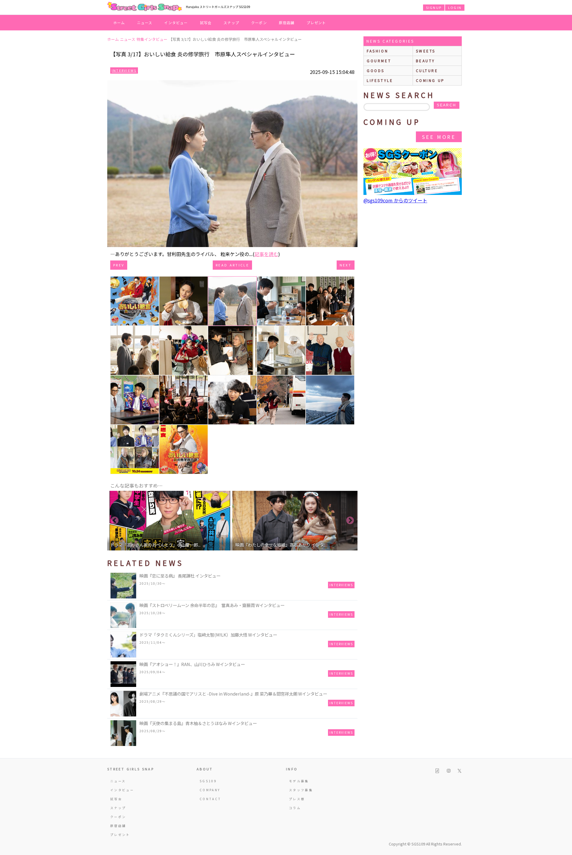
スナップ (231, 22)
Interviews (124, 70)
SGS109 (208, 781)
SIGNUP (434, 7)
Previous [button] (114, 520)
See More (439, 136)
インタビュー (176, 22)
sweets (426, 50)
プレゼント (316, 22)
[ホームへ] (144, 6)
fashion (377, 50)
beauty (426, 60)
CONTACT (210, 799)
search (446, 105)
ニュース (145, 22)
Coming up (430, 80)
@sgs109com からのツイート (395, 200)
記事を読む (266, 253)
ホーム (119, 22)
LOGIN (454, 7)
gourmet (379, 60)
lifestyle (380, 80)
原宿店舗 (287, 22)
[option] (169, 520)
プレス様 (297, 799)
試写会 (206, 22)
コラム (295, 808)
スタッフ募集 (301, 790)
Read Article (232, 265)
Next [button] (350, 520)
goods (376, 70)
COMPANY (210, 790)
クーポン (259, 22)
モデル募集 (299, 781)
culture (427, 70)
